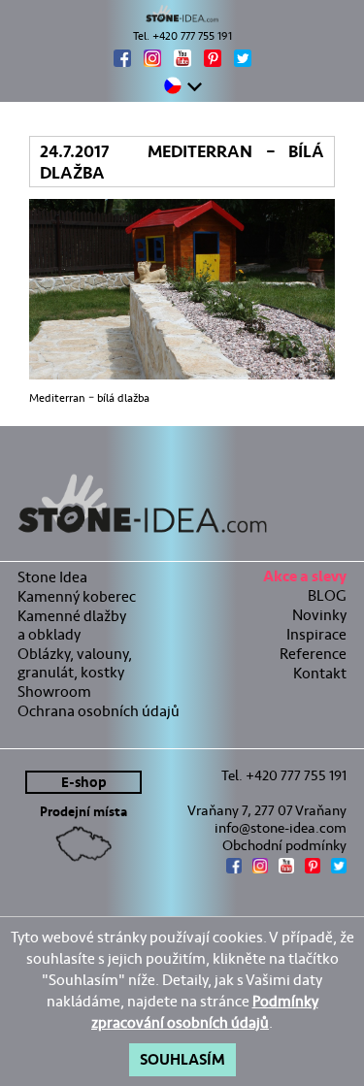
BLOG (327, 595)
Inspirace (316, 634)
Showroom (54, 691)
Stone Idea (52, 577)
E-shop (84, 782)
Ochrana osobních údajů (98, 711)
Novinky (319, 615)
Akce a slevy (305, 579)
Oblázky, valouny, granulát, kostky (74, 662)
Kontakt (320, 673)
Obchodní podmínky (284, 845)
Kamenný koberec (76, 596)
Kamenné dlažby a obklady (71, 625)
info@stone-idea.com (281, 827)
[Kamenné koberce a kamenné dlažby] (182, 13)
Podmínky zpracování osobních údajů (204, 1012)
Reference (313, 653)
